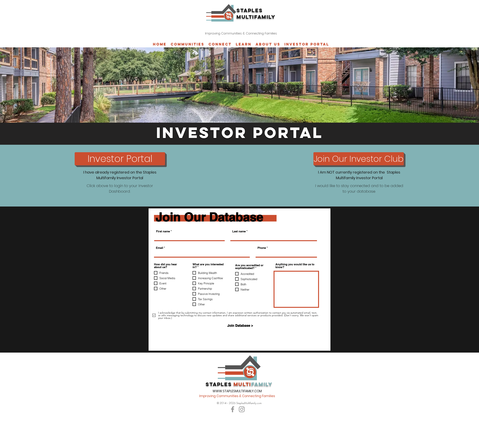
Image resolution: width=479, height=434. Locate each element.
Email (159, 247)
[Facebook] (233, 409)
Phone (261, 247)
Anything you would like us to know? (294, 265)
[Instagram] (242, 409)
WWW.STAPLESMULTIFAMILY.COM (237, 391)
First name (163, 231)
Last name (239, 231)
